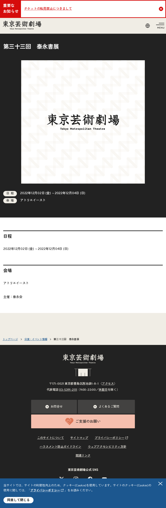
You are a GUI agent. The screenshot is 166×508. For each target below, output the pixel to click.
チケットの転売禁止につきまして (48, 8)
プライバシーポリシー (45, 490)
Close (161, 9)
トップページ (10, 339)
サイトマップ (79, 438)
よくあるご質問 (109, 406)
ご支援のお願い (88, 421)
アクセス (108, 383)
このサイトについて (50, 438)
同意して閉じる (18, 500)
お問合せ (56, 406)
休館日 (103, 389)
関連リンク (83, 455)
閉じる (160, 483)
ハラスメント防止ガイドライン (60, 446)
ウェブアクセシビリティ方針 (107, 446)
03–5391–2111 (68, 389)
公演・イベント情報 (35, 339)
